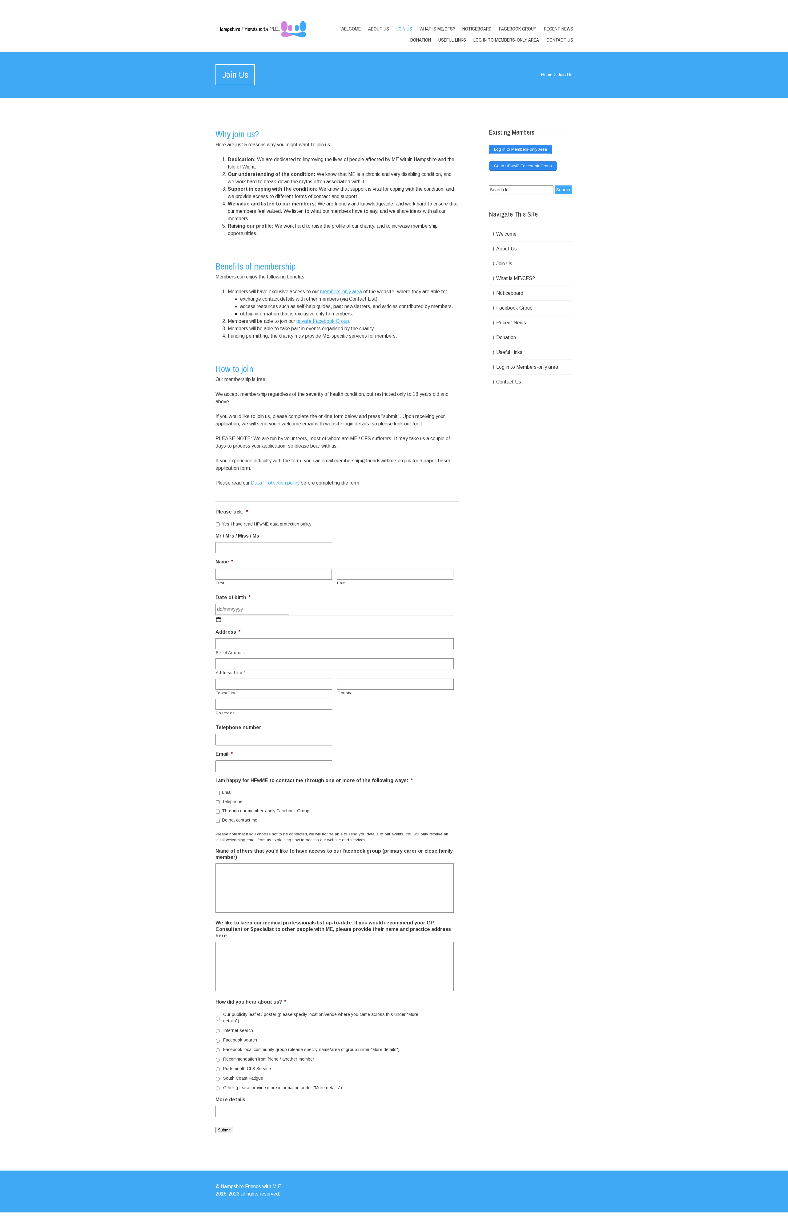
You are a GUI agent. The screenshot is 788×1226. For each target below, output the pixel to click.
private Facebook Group (322, 321)
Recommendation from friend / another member (268, 1059)
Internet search (238, 1030)
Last (341, 583)
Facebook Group (518, 28)
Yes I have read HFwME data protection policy (267, 524)
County (344, 693)
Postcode (225, 713)
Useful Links (452, 39)
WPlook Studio (556, 1219)
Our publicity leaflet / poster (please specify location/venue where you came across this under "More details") (320, 1017)
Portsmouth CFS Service (247, 1068)
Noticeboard (477, 28)
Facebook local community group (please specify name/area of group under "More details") (311, 1049)
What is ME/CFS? (437, 28)
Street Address (230, 652)
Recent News (558, 28)
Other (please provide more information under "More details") (282, 1087)
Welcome (350, 28)
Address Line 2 (231, 672)
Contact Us (559, 39)
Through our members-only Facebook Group (265, 810)
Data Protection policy (275, 482)
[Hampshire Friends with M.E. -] (268, 29)
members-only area (341, 291)
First (220, 583)
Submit (224, 1130)
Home (547, 74)
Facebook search (240, 1039)
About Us (378, 28)
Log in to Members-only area (506, 39)
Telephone (232, 801)
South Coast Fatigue (243, 1078)
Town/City (225, 693)
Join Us (404, 28)
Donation (420, 39)
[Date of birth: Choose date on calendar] (218, 619)
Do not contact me (239, 820)
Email (227, 792)
